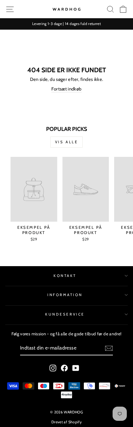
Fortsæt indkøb (66, 89)
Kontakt (65, 276)
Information (65, 295)
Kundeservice (64, 314)
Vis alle (66, 142)
